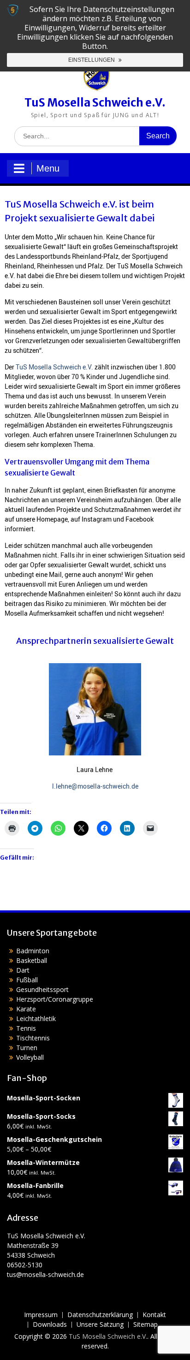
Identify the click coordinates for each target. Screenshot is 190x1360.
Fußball (27, 979)
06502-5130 (24, 1264)
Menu (47, 168)
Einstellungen (92, 60)
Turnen (26, 1047)
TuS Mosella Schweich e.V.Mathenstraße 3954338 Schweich (46, 1245)
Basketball (31, 960)
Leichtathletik (36, 1018)
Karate (26, 1008)
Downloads (50, 1325)
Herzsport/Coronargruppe (54, 999)
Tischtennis (33, 1037)
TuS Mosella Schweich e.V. (95, 102)
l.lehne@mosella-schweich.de (95, 786)
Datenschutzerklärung (100, 1315)
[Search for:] (95, 135)
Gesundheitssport (42, 989)
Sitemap (145, 1325)
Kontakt (154, 1315)
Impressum (41, 1315)
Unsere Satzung (100, 1325)
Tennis (26, 1028)
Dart (23, 970)
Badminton (32, 950)
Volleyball (30, 1057)
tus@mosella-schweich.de (45, 1274)
